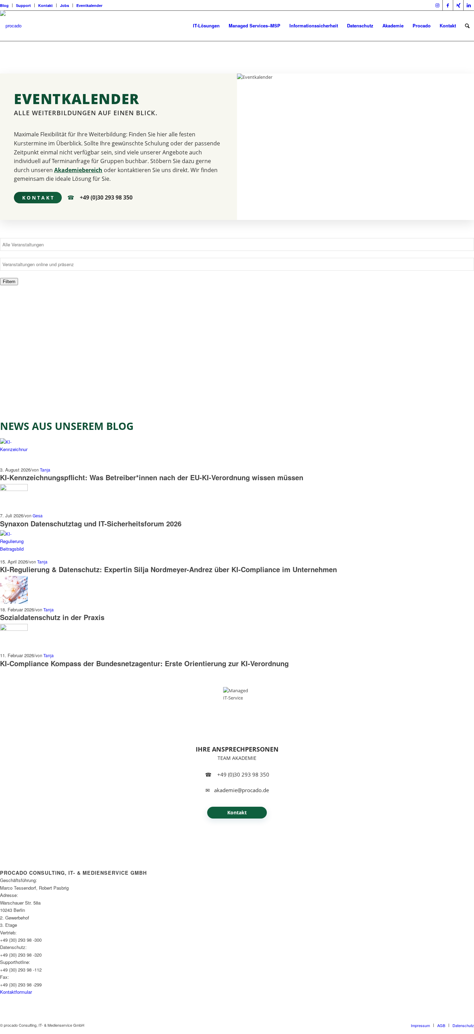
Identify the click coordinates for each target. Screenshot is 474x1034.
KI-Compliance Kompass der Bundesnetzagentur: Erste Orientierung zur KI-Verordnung (144, 663)
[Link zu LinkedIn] (469, 5)
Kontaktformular (16, 992)
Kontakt (45, 5)
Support (23, 5)
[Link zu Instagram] (437, 5)
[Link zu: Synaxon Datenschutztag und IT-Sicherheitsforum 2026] (14, 489)
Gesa (38, 515)
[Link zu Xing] (458, 5)
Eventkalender (89, 5)
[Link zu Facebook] (448, 5)
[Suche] (467, 25)
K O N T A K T (37, 197)
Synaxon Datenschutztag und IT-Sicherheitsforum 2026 (90, 523)
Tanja (45, 470)
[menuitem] (6, 5)
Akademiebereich (78, 170)
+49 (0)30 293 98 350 (106, 197)
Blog (4, 5)
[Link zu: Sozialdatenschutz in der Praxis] (14, 602)
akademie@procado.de (241, 790)
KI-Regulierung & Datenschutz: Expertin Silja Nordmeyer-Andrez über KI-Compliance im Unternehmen (168, 569)
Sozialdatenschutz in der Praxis (52, 617)
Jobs (64, 5)
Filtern (9, 281)
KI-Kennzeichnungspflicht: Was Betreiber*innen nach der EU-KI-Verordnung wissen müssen (151, 477)
